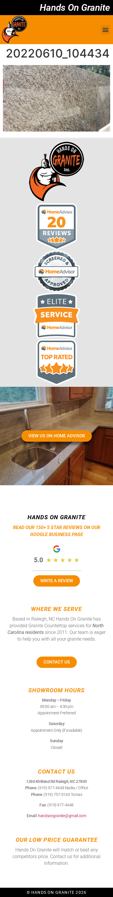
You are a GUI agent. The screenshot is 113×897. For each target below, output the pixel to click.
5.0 (38, 560)
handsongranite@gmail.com (62, 815)
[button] (105, 30)
